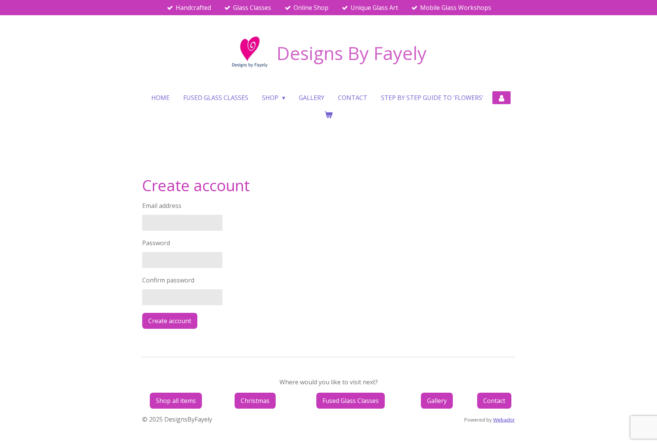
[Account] (501, 97)
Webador (504, 419)
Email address (161, 205)
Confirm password (168, 280)
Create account (169, 321)
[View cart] (328, 114)
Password (156, 243)
